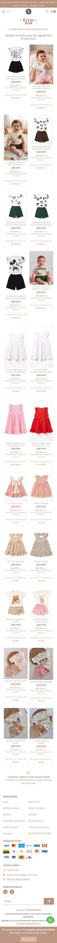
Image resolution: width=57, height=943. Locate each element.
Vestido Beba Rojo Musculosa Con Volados (41, 444)
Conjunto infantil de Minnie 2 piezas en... (16, 77)
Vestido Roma (41, 503)
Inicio (6, 802)
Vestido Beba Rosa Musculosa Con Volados (16, 444)
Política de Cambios (39, 827)
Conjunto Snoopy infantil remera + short (41, 288)
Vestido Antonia (15, 561)
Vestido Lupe (16, 503)
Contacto (8, 833)
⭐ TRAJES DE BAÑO (40, 833)
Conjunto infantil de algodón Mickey (15, 223)
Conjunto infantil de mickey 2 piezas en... (41, 147)
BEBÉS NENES (37, 808)
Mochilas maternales (14, 821)
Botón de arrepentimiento (28, 924)
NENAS (7, 814)
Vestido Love (41, 561)
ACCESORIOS (36, 821)
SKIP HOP (34, 802)
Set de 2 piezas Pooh (16, 681)
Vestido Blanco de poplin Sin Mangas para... (16, 371)
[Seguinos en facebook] (12, 892)
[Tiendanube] (28, 911)
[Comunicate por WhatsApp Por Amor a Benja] (50, 919)
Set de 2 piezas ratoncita (41, 620)
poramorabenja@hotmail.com (22, 874)
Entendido (28, 939)
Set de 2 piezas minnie (41, 682)
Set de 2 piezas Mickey (41, 742)
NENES (33, 814)
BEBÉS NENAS (11, 808)
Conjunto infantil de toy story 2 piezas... (16, 163)
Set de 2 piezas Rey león (15, 741)
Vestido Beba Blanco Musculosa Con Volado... (41, 371)
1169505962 (13, 870)
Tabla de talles (10, 827)
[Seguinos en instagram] (5, 892)
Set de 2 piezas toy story (16, 620)
